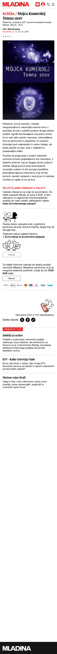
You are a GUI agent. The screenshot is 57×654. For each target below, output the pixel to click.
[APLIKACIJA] (38, 4)
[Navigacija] (53, 4)
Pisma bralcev (21, 315)
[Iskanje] (48, 4)
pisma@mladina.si (47, 315)
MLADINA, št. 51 (10, 32)
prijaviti (40, 236)
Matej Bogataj (14, 29)
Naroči (11, 278)
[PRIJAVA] (43, 4)
